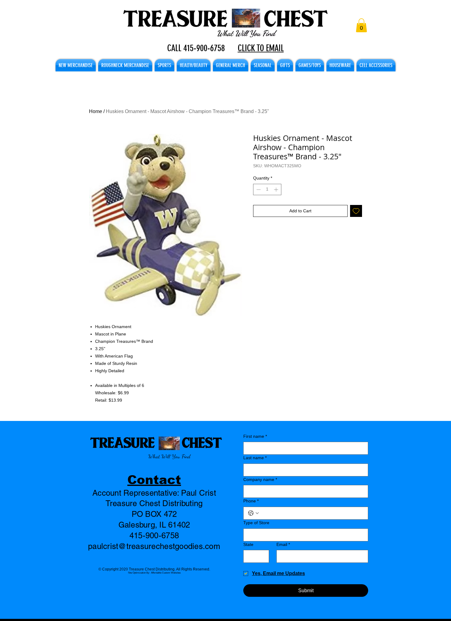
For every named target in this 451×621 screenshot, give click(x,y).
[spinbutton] (267, 189)
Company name (260, 479)
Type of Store (256, 522)
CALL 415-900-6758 (196, 48)
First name (255, 436)
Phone (251, 500)
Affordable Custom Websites (166, 572)
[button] (361, 25)
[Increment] (276, 189)
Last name (255, 457)
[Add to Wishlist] (356, 211)
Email (283, 544)
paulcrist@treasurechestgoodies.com (154, 546)
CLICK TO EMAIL (261, 48)
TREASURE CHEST (156, 442)
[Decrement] (258, 189)
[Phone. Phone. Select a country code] (253, 513)
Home (95, 111)
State (248, 544)
